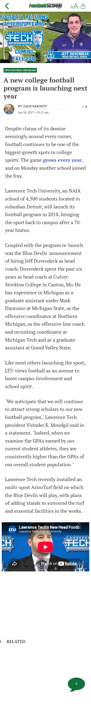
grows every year (62, 160)
